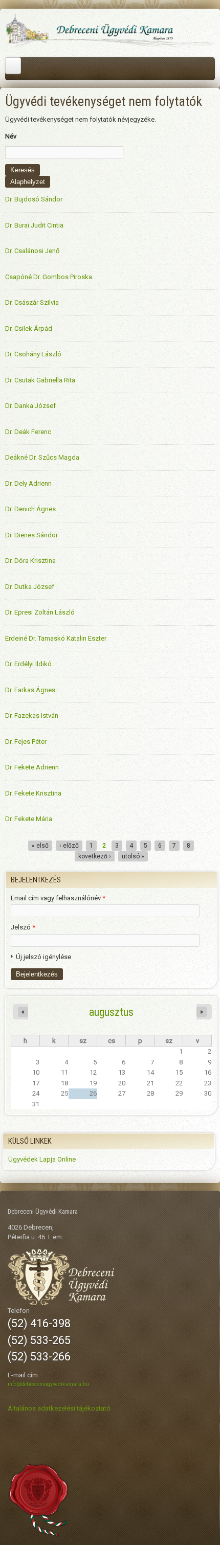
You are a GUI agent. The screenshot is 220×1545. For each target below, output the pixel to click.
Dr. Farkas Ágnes (30, 690)
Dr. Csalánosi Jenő (32, 251)
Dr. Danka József (30, 406)
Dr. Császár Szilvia (32, 302)
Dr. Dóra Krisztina (30, 560)
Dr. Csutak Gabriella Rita (40, 380)
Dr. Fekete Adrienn (32, 767)
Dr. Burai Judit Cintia (34, 225)
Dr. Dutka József (29, 586)
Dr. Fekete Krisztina (33, 793)
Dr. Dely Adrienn (28, 483)
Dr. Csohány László (33, 354)
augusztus (111, 1011)
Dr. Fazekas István (31, 715)
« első (40, 845)
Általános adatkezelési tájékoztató (59, 1408)
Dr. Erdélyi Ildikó (28, 664)
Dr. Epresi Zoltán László (40, 612)
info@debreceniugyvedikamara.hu (48, 1384)
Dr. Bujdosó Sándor (33, 199)
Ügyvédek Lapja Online (42, 1159)
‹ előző (69, 845)
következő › (94, 856)
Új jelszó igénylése (43, 957)
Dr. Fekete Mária (28, 819)
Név (10, 136)
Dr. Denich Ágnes (30, 509)
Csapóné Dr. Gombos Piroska (48, 277)
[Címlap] (110, 46)
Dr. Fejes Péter (26, 741)
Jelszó (23, 927)
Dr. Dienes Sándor (31, 535)
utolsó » (133, 856)
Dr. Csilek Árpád (28, 328)
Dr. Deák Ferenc (28, 432)
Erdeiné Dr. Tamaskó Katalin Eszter (55, 638)
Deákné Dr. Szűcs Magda (42, 457)
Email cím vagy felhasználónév (58, 898)
